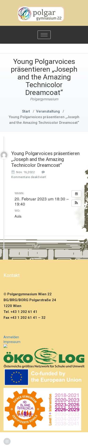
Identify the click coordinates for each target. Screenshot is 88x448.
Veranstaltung (48, 111)
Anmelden (11, 337)
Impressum (12, 342)
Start (26, 111)
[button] (76, 203)
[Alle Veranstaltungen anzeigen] (76, 193)
